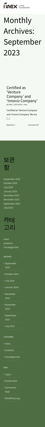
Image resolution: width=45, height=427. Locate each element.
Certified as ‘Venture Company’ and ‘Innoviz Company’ (19, 73)
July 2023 (8, 207)
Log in (8, 374)
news (25, 104)
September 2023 (12, 203)
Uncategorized (11, 247)
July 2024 (8, 187)
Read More (10, 125)
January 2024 (10, 191)
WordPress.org (12, 398)
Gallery (25, 73)
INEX (10, 104)
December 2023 (11, 195)
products (8, 243)
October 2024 (10, 183)
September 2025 (12, 179)
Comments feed (10, 389)
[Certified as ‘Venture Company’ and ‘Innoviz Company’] (22, 73)
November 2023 (11, 199)
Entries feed (11, 380)
